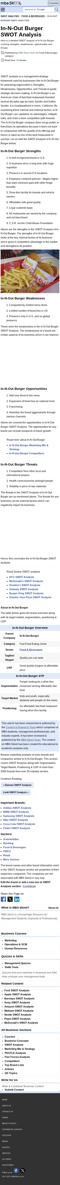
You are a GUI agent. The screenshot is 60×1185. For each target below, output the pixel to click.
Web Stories (8, 1165)
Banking (8, 843)
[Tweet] (10, 901)
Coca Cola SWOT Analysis (19, 824)
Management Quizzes (18, 963)
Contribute (29, 886)
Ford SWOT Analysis (16, 990)
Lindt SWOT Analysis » (16, 792)
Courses (53, 3)
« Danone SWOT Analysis (17, 785)
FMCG (7, 851)
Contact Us (7, 1111)
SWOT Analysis (14, 1044)
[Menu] (4, 9)
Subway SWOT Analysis (23, 589)
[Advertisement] (30, 69)
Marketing (11, 940)
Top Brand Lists (14, 1065)
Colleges (6, 1135)
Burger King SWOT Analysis (26, 593)
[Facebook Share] (3, 901)
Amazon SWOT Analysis (19, 1006)
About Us (53, 907)
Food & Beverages (31, 649)
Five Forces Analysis (17, 1057)
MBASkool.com (18, 1176)
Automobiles (11, 839)
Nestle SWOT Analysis (17, 1014)
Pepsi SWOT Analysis (17, 1018)
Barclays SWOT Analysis (19, 998)
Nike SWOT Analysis (15, 820)
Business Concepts (17, 1040)
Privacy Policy (9, 1123)
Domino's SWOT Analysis (24, 585)
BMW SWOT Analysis (16, 812)
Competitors (12, 1061)
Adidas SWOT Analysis (17, 808)
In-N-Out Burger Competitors (26, 453)
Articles (9, 1069)
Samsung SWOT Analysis (18, 816)
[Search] (57, 10)
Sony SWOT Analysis (17, 1002)
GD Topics (11, 1073)
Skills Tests (11, 967)
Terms (5, 1117)
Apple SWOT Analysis (17, 994)
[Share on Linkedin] (16, 901)
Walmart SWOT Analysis (18, 1010)
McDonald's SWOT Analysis (26, 581)
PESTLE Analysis (15, 1053)
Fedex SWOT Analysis (16, 828)
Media (5, 1141)
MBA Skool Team (27, 52)
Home (4, 1100)
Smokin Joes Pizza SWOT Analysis (30, 597)
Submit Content (14, 1089)
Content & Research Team (21, 727)
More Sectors (11, 859)
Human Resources (16, 948)
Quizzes (6, 1147)
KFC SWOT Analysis (21, 577)
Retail (6, 855)
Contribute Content (12, 1129)
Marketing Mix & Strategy (20, 1049)
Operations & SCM (16, 944)
